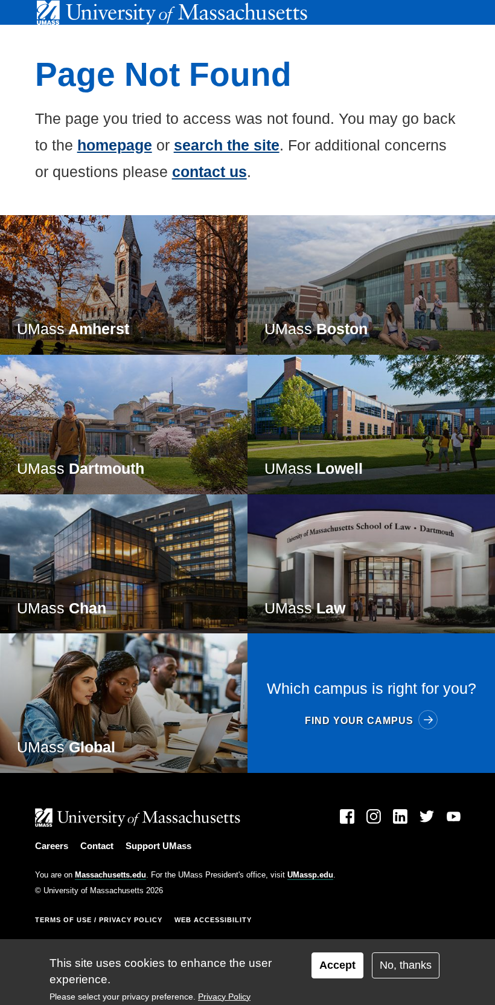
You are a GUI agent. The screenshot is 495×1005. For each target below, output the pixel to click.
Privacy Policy (224, 996)
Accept (337, 965)
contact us (209, 171)
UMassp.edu (310, 874)
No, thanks (406, 965)
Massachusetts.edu (110, 874)
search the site (226, 145)
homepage (114, 145)
